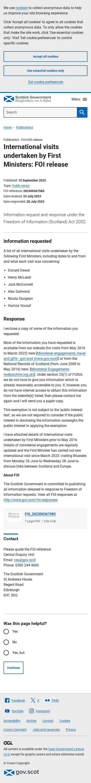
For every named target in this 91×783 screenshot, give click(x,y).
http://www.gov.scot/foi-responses (30, 500)
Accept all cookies (45, 56)
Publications (24, 127)
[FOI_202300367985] (14, 516)
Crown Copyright (15, 729)
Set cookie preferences (45, 82)
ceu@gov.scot (25, 560)
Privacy (71, 729)
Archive (31, 721)
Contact (47, 721)
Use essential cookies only (45, 70)
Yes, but (18, 653)
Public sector (21, 185)
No (14, 642)
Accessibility (12, 721)
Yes (15, 631)
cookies (22, 8)
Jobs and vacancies (46, 729)
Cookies (64, 721)
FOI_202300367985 (40, 514)
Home (8, 127)
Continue (13, 668)
